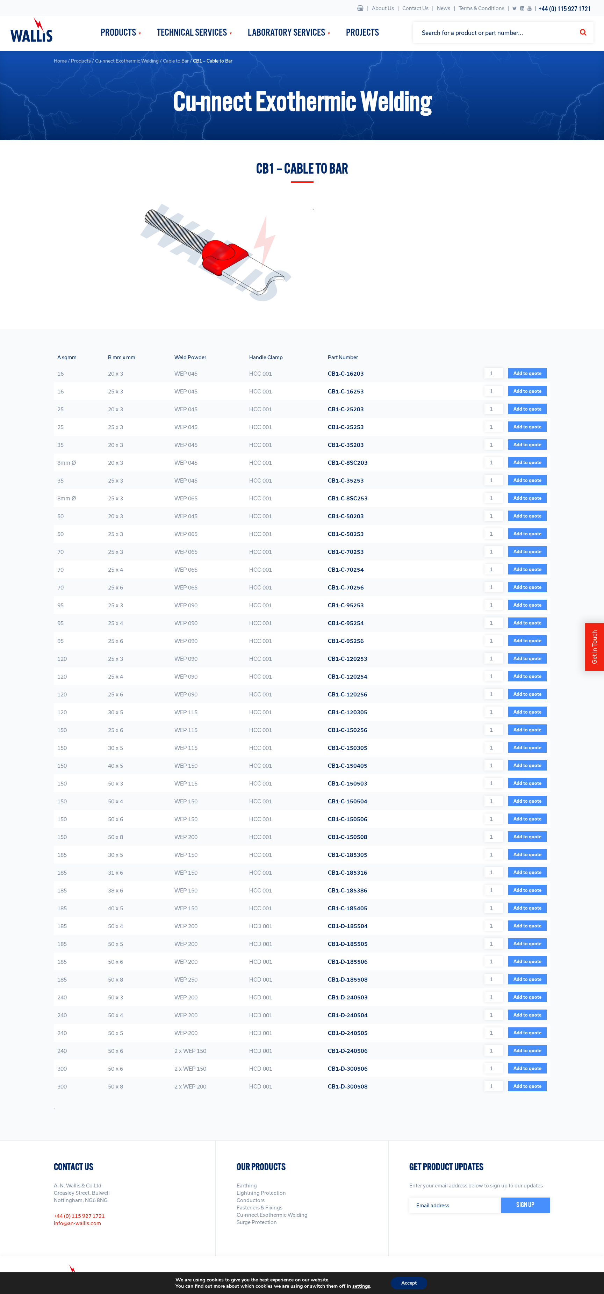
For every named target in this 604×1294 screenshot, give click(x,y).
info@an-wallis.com (77, 1223)
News (443, 8)
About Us (383, 8)
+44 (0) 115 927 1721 (565, 9)
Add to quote (527, 373)
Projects (362, 33)
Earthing (247, 1185)
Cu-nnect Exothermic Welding (127, 61)
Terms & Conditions (481, 8)
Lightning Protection (261, 1193)
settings (361, 1286)
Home (60, 61)
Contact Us (415, 8)
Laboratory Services (286, 33)
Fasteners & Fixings (259, 1207)
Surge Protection (257, 1222)
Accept (409, 1283)
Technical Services (192, 33)
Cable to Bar (176, 61)
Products (118, 33)
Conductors (251, 1200)
